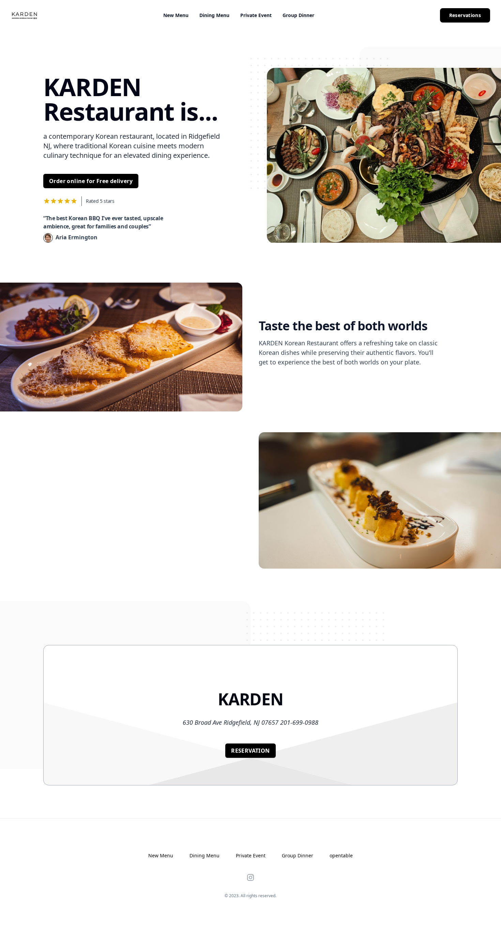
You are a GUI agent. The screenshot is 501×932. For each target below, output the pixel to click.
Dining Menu (214, 15)
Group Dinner (298, 15)
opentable (341, 855)
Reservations (465, 15)
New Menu (175, 15)
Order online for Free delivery (91, 181)
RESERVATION (250, 750)
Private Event (256, 15)
